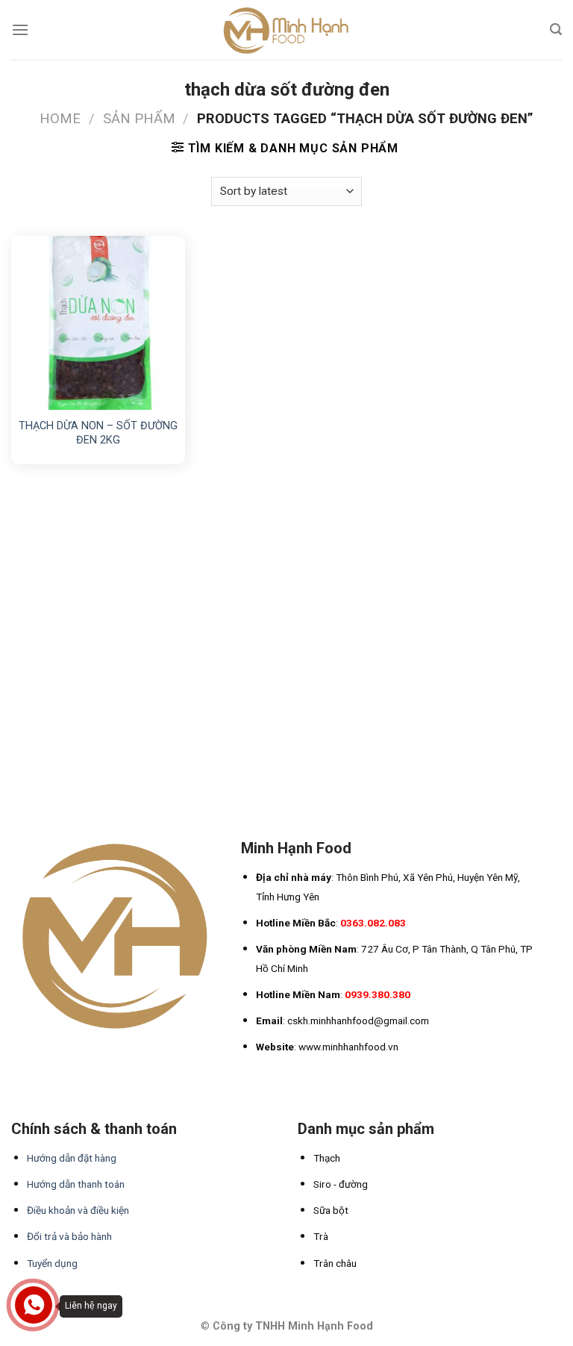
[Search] (556, 29)
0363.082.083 (373, 923)
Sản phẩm (139, 118)
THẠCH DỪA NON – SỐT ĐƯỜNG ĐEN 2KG (98, 433)
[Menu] (20, 29)
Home (60, 118)
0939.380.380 (377, 994)
